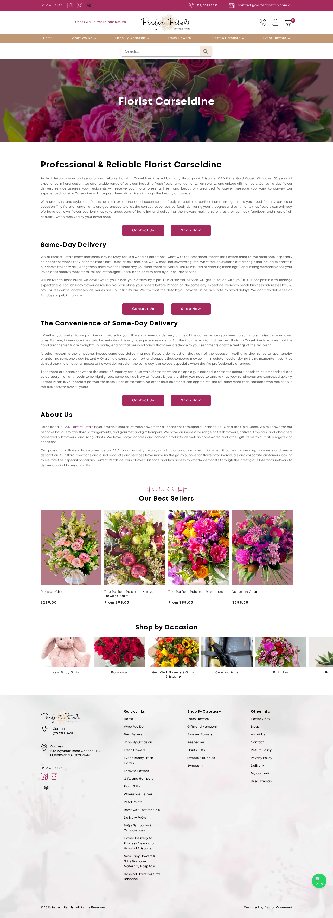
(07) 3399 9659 (207, 5)
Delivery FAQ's (135, 817)
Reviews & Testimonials (142, 810)
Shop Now (191, 230)
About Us (258, 734)
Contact (257, 742)
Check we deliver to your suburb (100, 22)
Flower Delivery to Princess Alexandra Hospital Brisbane (139, 843)
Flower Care (260, 719)
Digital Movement (278, 907)
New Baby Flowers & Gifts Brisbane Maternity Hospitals (139, 861)
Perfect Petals (82, 427)
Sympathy (195, 765)
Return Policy (261, 750)
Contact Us (143, 230)
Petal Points (133, 802)
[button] (97, 38)
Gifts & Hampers (226, 38)
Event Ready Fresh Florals (138, 760)
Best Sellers (133, 734)
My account (260, 773)
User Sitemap (261, 781)
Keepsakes (196, 742)
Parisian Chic (52, 591)
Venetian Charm (246, 591)
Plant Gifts (132, 786)
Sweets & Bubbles (201, 758)
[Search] (206, 51)
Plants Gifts (196, 750)
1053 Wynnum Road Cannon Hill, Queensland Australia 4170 (75, 753)
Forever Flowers (136, 771)
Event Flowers (274, 38)
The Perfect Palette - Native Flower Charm (129, 593)
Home (128, 719)
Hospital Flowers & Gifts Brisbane (142, 877)
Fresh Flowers (179, 38)
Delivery (257, 765)
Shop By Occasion (130, 38)
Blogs (255, 726)
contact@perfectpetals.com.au (265, 5)
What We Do (82, 38)
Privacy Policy (261, 758)
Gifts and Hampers (138, 778)
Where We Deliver (138, 794)
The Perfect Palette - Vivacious (195, 591)
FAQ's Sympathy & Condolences (137, 828)
